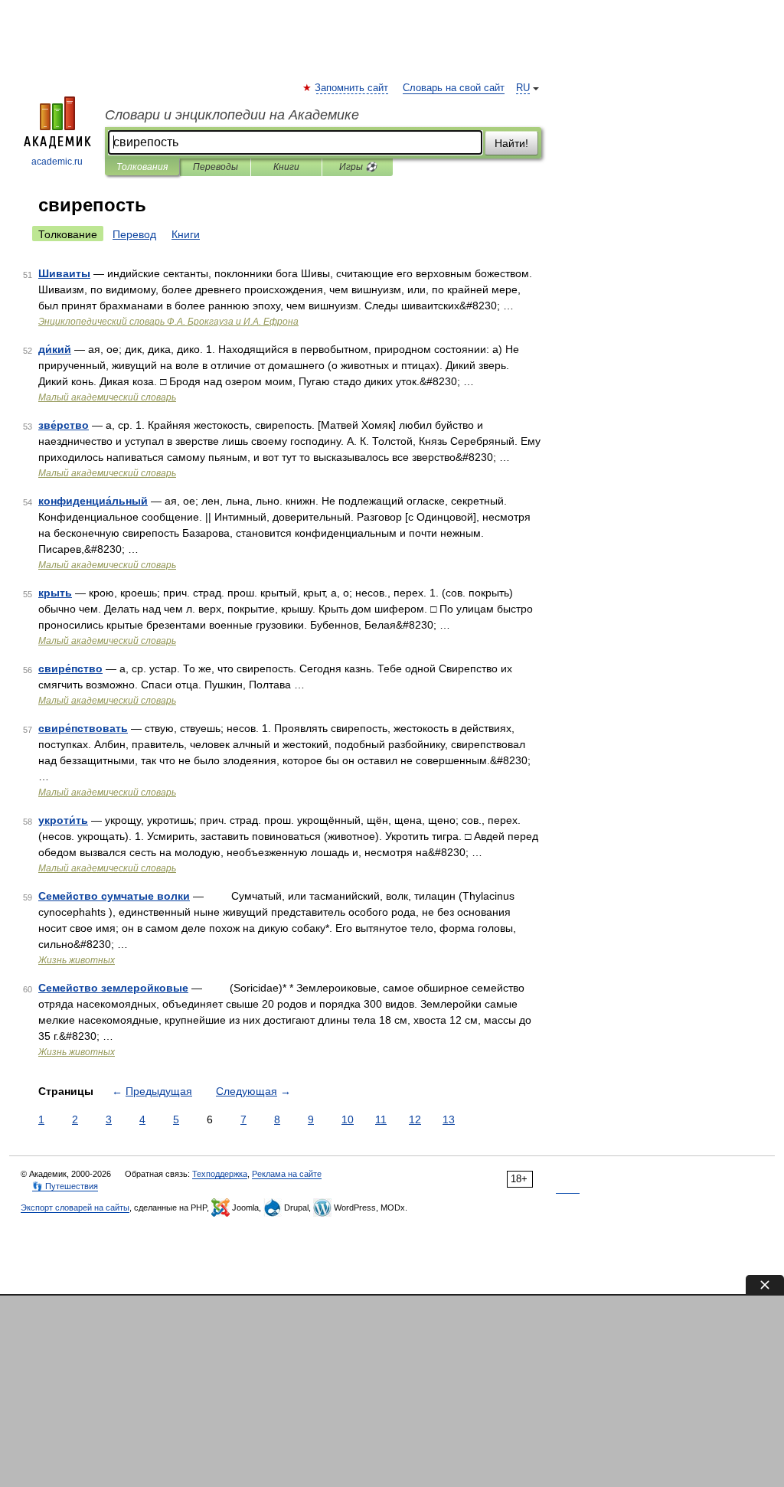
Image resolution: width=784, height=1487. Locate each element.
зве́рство (63, 425)
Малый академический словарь (107, 397)
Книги (286, 167)
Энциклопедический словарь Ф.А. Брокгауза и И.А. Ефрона (168, 321)
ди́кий (54, 349)
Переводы (215, 167)
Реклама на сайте (287, 1173)
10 (347, 1119)
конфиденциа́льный (93, 501)
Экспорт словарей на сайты (75, 1207)
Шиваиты (64, 273)
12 (415, 1119)
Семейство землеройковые (113, 988)
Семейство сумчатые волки (114, 896)
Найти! (511, 143)
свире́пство (70, 668)
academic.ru (57, 161)
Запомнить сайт (352, 88)
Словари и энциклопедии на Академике (232, 115)
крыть (55, 593)
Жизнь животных (76, 960)
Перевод (134, 234)
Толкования (142, 167)
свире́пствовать (83, 728)
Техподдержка (219, 1173)
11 (381, 1119)
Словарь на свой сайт (454, 88)
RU (523, 88)
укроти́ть (63, 820)
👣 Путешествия (65, 1186)
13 (449, 1119)
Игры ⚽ (358, 167)
